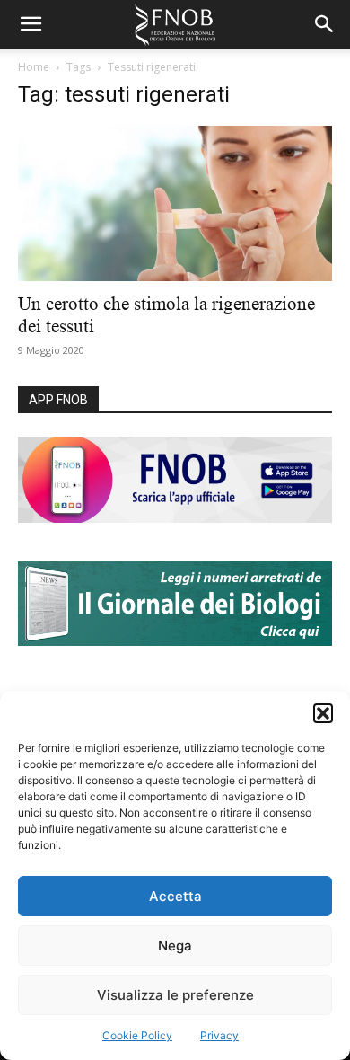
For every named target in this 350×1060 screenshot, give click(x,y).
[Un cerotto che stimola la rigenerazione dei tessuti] (175, 203)
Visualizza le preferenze (175, 994)
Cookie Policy (137, 1035)
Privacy (219, 1035)
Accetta (175, 896)
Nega (175, 945)
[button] (323, 713)
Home (33, 67)
